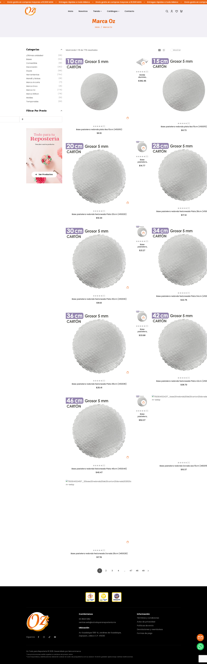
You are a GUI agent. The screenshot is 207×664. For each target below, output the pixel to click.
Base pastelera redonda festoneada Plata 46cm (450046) (99, 468)
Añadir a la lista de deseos (127, 60)
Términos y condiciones (148, 618)
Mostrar (177, 50)
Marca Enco (31, 86)
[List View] (164, 50)
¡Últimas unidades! (34, 55)
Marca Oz (30, 90)
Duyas (29, 70)
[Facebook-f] (38, 637)
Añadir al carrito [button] (127, 117)
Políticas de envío (145, 625)
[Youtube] (55, 637)
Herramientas (32, 74)
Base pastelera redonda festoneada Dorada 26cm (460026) (99, 553)
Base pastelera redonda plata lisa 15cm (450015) (184, 126)
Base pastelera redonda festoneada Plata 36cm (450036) (99, 384)
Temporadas (32, 101)
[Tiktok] (49, 637)
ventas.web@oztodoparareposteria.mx (97, 622)
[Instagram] (44, 637)
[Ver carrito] (181, 11)
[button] (44, 174)
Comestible (31, 63)
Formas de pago (144, 633)
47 (131, 570)
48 (137, 570)
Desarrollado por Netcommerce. (67, 651)
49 (143, 570)
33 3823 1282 (84, 619)
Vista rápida (127, 65)
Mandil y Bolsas (33, 78)
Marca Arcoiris (33, 82)
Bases (29, 59)
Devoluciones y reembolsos (150, 629)
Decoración (31, 67)
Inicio (97, 27)
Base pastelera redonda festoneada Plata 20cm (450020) (99, 214)
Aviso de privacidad (146, 621)
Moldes (29, 97)
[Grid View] (159, 50)
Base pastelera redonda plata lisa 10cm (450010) (99, 129)
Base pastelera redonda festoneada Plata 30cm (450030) (99, 299)
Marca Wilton (32, 93)
